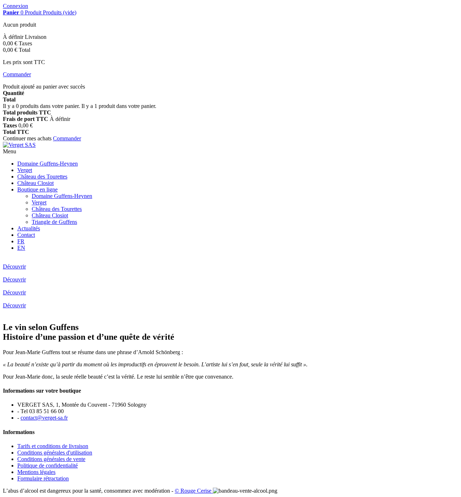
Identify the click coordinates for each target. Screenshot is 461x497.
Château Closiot (35, 183)
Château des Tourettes (42, 176)
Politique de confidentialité (47, 465)
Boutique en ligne (37, 189)
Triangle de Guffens (54, 222)
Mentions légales (36, 472)
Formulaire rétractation (43, 478)
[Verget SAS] (19, 145)
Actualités (28, 228)
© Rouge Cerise (194, 491)
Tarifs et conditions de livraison (52, 446)
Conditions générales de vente (51, 459)
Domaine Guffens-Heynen (47, 164)
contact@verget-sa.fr (44, 418)
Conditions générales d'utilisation (54, 452)
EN (21, 248)
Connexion (15, 6)
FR (20, 241)
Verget (24, 170)
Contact (26, 235)
